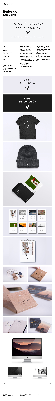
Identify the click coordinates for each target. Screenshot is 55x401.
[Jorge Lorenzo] (9, 4)
